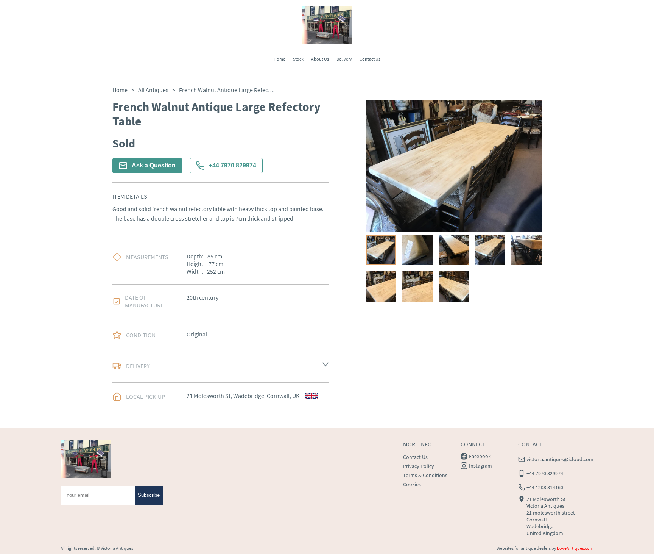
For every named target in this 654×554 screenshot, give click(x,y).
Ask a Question (154, 165)
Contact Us (370, 59)
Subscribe (149, 495)
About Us (320, 59)
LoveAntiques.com (575, 548)
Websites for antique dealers (524, 548)
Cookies (412, 484)
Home (279, 59)
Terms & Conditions (425, 475)
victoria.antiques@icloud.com (559, 459)
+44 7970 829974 (232, 165)
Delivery (344, 59)
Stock (298, 59)
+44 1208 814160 (544, 487)
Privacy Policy (418, 466)
